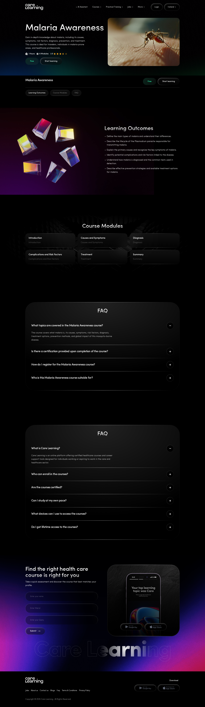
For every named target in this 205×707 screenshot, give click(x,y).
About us (34, 691)
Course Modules (60, 93)
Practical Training (113, 7)
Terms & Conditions (69, 691)
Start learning (51, 61)
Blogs (52, 691)
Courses (95, 7)
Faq (58, 691)
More (140, 7)
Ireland (171, 7)
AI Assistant (83, 7)
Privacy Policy (84, 691)
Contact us (44, 691)
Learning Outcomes (36, 93)
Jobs (129, 7)
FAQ (76, 93)
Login (156, 7)
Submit (33, 631)
